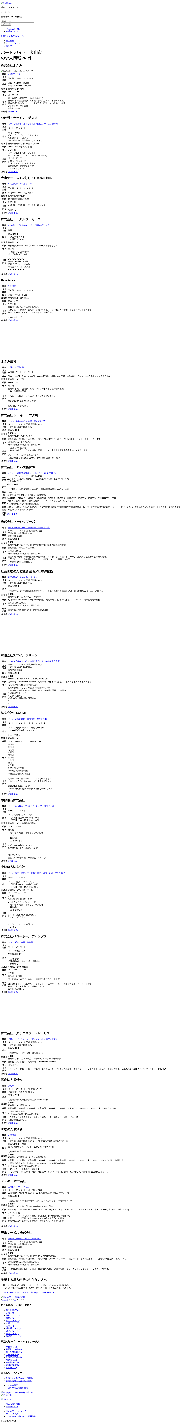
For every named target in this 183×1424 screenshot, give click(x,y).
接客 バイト (13, 1321)
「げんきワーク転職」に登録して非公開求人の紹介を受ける (28, 1292)
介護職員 (12, 1135)
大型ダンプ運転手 (16, 367)
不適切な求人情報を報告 (17, 1388)
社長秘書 (12, 286)
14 (15, 1300)
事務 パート (13, 1315)
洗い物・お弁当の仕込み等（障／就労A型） (27, 421)
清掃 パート (13, 1334)
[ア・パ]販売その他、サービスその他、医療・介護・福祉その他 (36, 873)
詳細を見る (13, 111)
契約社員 (12, 1310)
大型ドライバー (15, 74)
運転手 (11, 1086)
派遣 (10, 1313)
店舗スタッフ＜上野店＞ (19, 1187)
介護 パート (13, 1323)
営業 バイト (12, 1318)
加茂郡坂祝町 (14, 1357)
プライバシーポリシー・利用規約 (21, 1416)
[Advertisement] (75, 339)
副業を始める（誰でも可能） (19, 1381)
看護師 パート (14, 1336)
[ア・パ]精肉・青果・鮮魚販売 (21, 942)
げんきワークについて (16, 1411)
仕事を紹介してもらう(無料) (13, 36)
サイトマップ (12, 1414)
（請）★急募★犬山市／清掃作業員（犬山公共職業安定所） (35, 661)
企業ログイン (12, 31)
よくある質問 (12, 1385)
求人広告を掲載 (13, 29)
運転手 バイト (13, 1328)
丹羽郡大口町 (14, 1349)
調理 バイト (13, 1331)
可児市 (11, 1360)
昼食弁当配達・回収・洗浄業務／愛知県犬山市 (29, 528)
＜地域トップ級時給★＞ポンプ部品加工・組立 (29, 225)
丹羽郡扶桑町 (14, 1352)
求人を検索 (6, 24)
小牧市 (11, 1347)
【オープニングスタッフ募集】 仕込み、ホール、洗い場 (33, 124)
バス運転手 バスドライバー (21, 184)
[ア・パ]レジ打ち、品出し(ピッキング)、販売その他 (31, 806)
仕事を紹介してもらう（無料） (20, 1378)
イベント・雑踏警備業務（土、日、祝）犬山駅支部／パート (34, 473)
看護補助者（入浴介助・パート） (23, 577)
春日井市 (12, 1365)
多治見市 (12, 1362)
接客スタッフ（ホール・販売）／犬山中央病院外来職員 (33, 1039)
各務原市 (12, 1355)
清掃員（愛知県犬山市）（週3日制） (24, 1239)
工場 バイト (13, 1326)
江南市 (11, 1368)
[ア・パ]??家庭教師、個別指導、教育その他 (27, 719)
